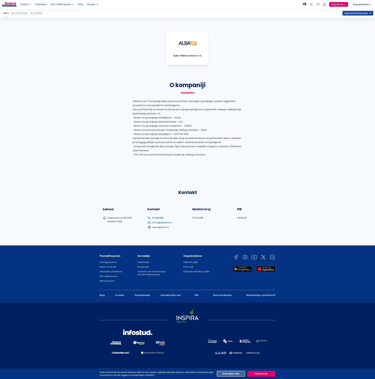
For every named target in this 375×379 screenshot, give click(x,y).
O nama (119, 295)
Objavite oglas (190, 262)
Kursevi (91, 4)
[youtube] (254, 257)
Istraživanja (143, 266)
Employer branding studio (196, 271)
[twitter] (263, 257)
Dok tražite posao (108, 276)
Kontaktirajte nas (170, 295)
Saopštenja (143, 262)
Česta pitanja (142, 295)
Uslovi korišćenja (222, 295)
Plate (80, 4)
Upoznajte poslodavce (111, 271)
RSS (196, 295)
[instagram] (245, 257)
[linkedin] (272, 257)
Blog (102, 295)
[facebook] (236, 257)
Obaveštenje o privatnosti (260, 295)
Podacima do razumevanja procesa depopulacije (151, 273)
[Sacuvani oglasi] (318, 4)
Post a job (188, 266)
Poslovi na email (108, 266)
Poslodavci (41, 4)
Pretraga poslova (108, 262)
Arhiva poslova (107, 280)
